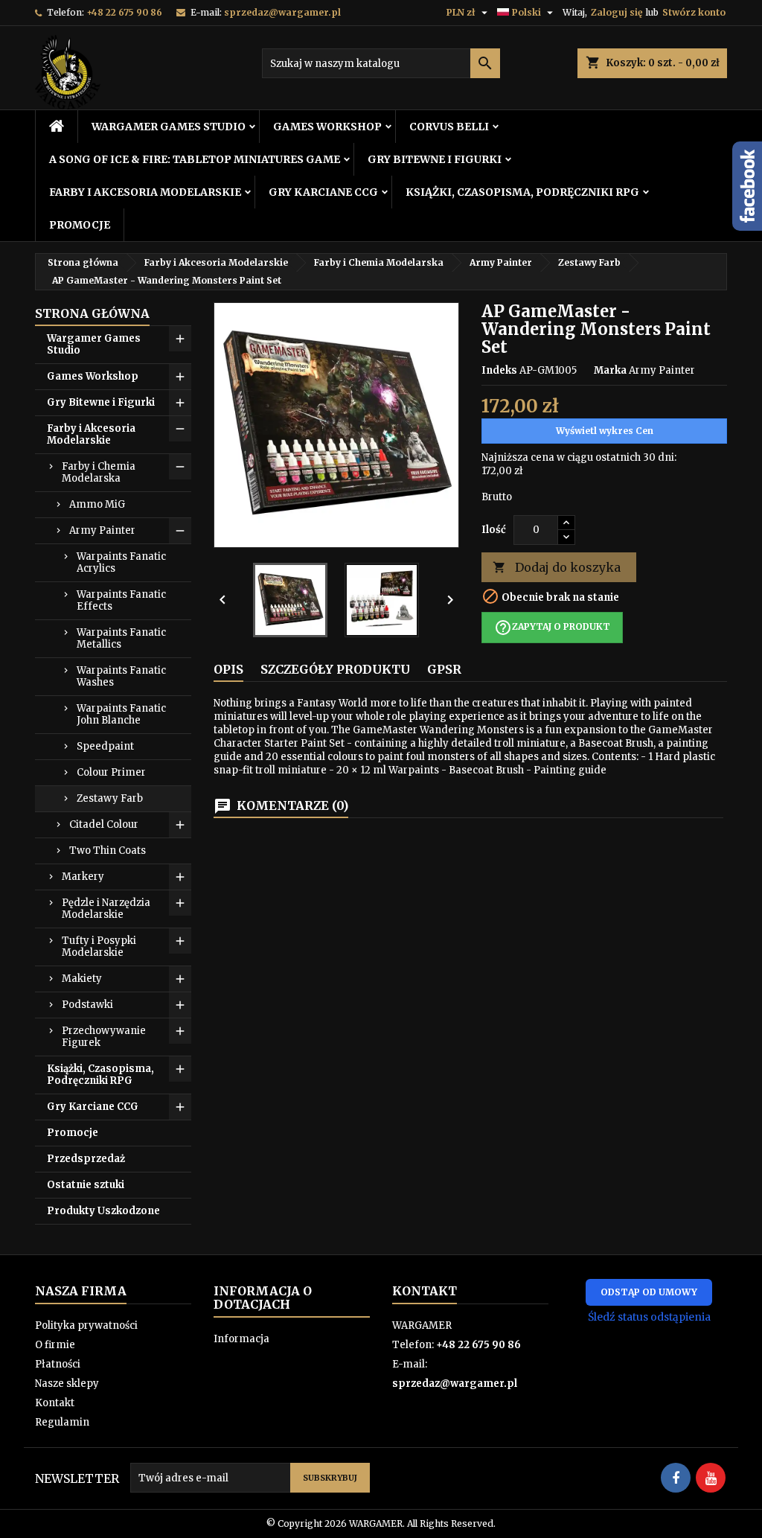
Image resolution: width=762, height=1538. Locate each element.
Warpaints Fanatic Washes (121, 676)
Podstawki (87, 1004)
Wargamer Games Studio (169, 126)
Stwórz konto (694, 12)
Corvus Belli (449, 126)
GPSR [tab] (444, 669)
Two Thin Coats (107, 850)
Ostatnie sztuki (85, 1184)
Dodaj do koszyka (557, 567)
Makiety (82, 978)
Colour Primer (111, 772)
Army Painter (102, 530)
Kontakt (54, 1403)
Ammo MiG (97, 504)
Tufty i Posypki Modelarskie (99, 946)
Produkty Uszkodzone (103, 1210)
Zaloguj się (616, 12)
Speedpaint (105, 746)
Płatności (57, 1364)
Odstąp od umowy (649, 1292)
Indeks (499, 370)
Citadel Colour (103, 824)
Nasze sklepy (67, 1383)
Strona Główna (92, 313)
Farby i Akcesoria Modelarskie (145, 192)
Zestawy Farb (110, 798)
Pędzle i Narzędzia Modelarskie (106, 908)
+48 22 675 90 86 (124, 12)
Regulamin (62, 1422)
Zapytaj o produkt (552, 627)
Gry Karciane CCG (323, 192)
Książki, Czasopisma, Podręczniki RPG (522, 192)
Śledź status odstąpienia (649, 1317)
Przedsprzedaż (86, 1158)
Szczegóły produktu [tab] (335, 669)
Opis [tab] (228, 669)
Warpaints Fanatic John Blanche (121, 714)
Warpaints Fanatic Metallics (121, 638)
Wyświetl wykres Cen (604, 430)
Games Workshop (327, 126)
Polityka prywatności (86, 1325)
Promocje (79, 225)
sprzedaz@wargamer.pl (282, 12)
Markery (83, 876)
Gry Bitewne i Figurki (435, 159)
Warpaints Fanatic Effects (121, 600)
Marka (610, 370)
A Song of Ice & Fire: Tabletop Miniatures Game (194, 159)
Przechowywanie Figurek (104, 1036)
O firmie (55, 1344)
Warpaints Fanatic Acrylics (121, 562)
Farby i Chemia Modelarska (98, 472)
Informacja (241, 1339)
